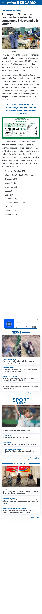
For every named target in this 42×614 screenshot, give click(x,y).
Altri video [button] (35, 517)
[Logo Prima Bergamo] (21, 2)
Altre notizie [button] (34, 394)
